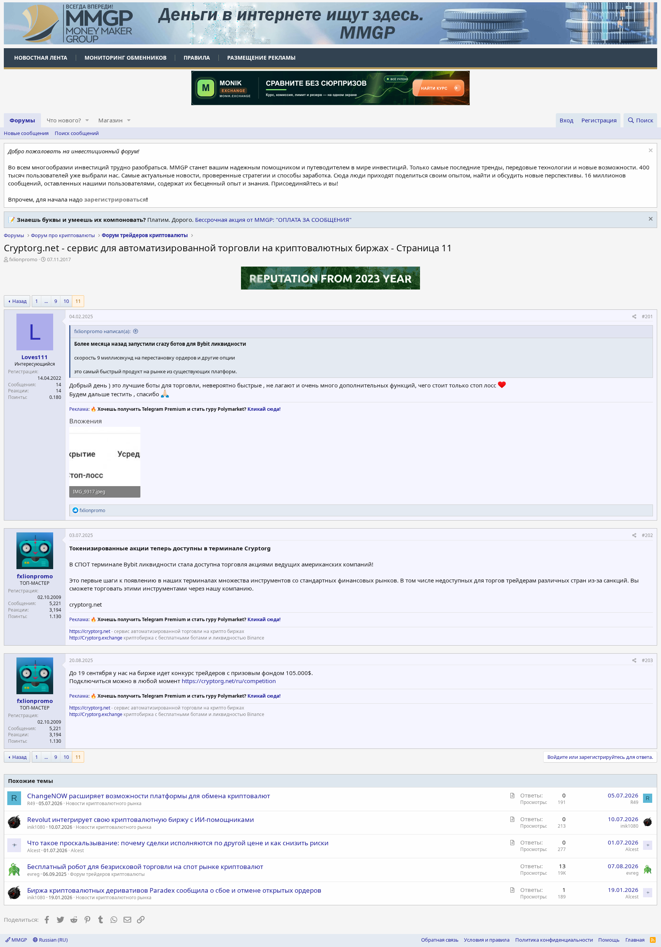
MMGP (18, 939)
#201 (647, 316)
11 (78, 301)
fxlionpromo (23, 259)
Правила (197, 57)
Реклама (78, 409)
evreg (33, 874)
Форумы (22, 120)
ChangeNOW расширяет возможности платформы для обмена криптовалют (148, 795)
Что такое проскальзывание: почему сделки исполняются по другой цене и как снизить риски (178, 842)
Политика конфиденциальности (554, 939)
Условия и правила (487, 939)
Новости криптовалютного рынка (104, 803)
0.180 (55, 397)
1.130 (55, 616)
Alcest (77, 850)
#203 (647, 660)
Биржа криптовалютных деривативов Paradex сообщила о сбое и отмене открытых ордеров (174, 890)
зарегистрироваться (115, 199)
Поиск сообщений (77, 133)
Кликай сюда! (263, 409)
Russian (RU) (53, 939)
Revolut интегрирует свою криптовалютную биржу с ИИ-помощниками (140, 819)
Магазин (110, 120)
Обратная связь (440, 939)
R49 (31, 803)
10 (66, 301)
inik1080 (36, 827)
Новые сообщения (26, 133)
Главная (635, 939)
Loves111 (34, 357)
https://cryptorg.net (89, 631)
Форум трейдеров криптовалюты (107, 874)
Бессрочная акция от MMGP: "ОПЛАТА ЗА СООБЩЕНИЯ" (273, 219)
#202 (647, 535)
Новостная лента (40, 57)
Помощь (609, 939)
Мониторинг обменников (125, 57)
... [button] (46, 301)
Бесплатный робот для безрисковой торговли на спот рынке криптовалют (145, 866)
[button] (87, 120)
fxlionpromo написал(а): (102, 331)
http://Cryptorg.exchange (95, 638)
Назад (19, 301)
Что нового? (64, 120)
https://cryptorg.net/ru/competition (229, 681)
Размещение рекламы (261, 57)
